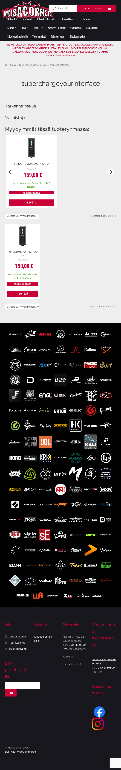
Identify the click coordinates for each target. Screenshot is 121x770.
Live (24, 28)
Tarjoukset (27, 19)
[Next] (110, 171)
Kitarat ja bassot (45, 19)
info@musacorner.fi (74, 649)
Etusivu (12, 65)
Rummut (87, 19)
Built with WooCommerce (20, 752)
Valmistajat (76, 28)
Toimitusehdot (58, 36)
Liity (11, 693)
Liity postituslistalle (17, 36)
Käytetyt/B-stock (57, 28)
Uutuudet (12, 19)
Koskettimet (68, 19)
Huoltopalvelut (77, 36)
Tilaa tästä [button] (31, 202)
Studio (10, 28)
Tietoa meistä (39, 36)
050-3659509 (77, 645)
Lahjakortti (92, 28)
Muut (37, 28)
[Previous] (10, 171)
